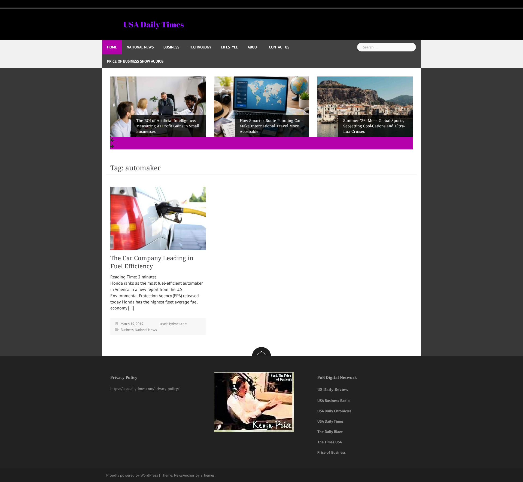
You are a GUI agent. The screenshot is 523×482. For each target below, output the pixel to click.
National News (140, 47)
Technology (200, 47)
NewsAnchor (184, 475)
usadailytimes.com (173, 323)
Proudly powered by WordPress (132, 475)
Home (112, 47)
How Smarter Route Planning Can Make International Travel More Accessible (167, 126)
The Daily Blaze (330, 431)
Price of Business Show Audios (135, 61)
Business (171, 47)
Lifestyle (229, 47)
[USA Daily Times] (153, 23)
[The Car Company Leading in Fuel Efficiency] (158, 218)
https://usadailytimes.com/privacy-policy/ (144, 388)
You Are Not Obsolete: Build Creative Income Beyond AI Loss (373, 129)
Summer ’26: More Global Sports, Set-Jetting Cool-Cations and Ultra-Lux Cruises (271, 126)
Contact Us (279, 47)
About (253, 47)
